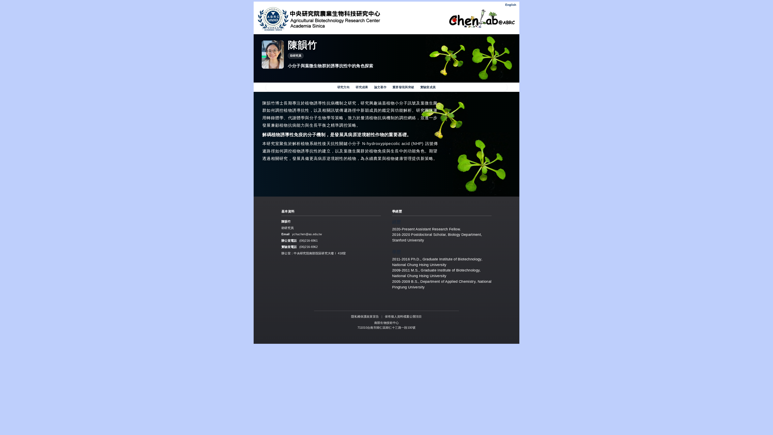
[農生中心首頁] (351, 19)
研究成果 (362, 87)
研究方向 (343, 87)
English (510, 4)
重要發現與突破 (403, 87)
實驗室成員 (428, 87)
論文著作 (380, 87)
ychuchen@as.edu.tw (307, 234)
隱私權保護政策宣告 (365, 316)
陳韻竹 (302, 45)
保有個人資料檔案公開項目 (403, 316)
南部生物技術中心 (386, 322)
